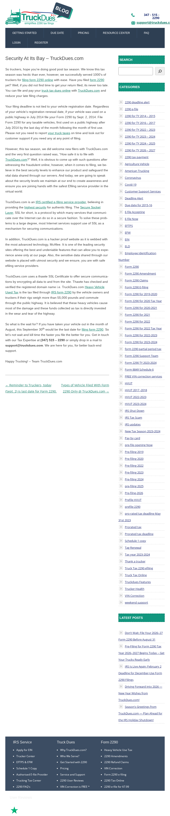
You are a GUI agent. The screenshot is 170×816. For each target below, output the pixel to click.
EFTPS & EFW (24, 762)
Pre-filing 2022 (134, 466)
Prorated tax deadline (139, 534)
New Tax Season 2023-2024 (142, 431)
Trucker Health (134, 589)
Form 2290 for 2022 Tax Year (143, 328)
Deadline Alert (134, 198)
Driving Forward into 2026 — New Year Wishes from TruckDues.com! (140, 693)
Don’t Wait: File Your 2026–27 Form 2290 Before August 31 (140, 636)
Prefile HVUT (133, 500)
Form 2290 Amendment (140, 273)
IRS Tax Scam (133, 418)
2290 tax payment (137, 157)
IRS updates (133, 424)
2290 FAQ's (23, 787)
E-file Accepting (135, 212)
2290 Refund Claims (116, 762)
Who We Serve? (69, 756)
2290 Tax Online (114, 780)
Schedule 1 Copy (26, 768)
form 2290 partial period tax (143, 349)
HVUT (128, 383)
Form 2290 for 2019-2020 (141, 294)
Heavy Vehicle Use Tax (118, 750)
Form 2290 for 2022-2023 (141, 335)
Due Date (57, 33)
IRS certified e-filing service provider (61, 202)
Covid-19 (130, 185)
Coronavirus (133, 178)
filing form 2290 (92, 329)
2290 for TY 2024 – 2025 (140, 143)
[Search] (160, 71)
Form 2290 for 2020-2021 (141, 308)
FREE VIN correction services (143, 376)
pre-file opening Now (139, 445)
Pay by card (132, 438)
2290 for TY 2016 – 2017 (140, 123)
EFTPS (129, 226)
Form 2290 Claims (136, 280)
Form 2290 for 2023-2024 (141, 342)
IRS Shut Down (134, 411)
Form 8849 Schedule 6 (139, 369)
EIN (127, 239)
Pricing (83, 33)
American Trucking (137, 171)
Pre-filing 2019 (134, 452)
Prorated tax (133, 527)
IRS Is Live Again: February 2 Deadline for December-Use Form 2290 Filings (140, 673)
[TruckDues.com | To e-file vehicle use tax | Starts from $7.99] (39, 15)
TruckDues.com (89, 90)
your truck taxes (59, 133)
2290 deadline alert (137, 102)
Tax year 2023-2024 (137, 554)
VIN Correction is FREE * (75, 787)
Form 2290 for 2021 (137, 315)
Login (16, 42)
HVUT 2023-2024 (135, 404)
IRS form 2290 (61, 292)
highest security (35, 207)
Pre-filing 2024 (134, 479)
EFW (128, 233)
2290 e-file (131, 109)
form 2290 (97, 80)
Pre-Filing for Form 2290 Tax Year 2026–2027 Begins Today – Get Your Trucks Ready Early (141, 653)
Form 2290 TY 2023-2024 (140, 363)
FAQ (146, 33)
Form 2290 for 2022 (137, 321)
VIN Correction (134, 596)
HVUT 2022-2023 (135, 397)
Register (41, 42)
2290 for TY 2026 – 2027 (140, 150)
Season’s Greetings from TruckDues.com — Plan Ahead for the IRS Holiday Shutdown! (140, 713)
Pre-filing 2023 (134, 472)
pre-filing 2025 (134, 486)
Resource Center (116, 33)
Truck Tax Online (136, 575)
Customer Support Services (143, 191)
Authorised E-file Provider (32, 774)
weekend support (136, 602)
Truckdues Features (138, 582)
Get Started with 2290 (73, 762)
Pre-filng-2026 (134, 493)
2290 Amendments (116, 756)
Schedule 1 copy (135, 541)
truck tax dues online (56, 90)
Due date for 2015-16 (138, 205)
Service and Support (72, 774)
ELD (127, 246)
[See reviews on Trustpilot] (26, 813)
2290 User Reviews (72, 780)
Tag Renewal (133, 548)
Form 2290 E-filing (136, 287)
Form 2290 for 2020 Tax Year (143, 301)
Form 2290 (132, 267)
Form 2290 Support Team (141, 356)
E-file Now (131, 219)
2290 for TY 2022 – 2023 (140, 130)
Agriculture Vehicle (137, 164)
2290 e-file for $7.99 (116, 787)
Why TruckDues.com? (73, 750)
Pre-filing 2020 (134, 459)
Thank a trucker (135, 561)
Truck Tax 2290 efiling (139, 568)
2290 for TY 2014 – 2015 (140, 116)
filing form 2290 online (37, 80)
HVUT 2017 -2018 (136, 390)
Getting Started (24, 33)
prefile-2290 (132, 507)
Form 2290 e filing (115, 774)
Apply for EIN (24, 750)
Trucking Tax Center (28, 780)
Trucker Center (25, 756)
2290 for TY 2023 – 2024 (140, 137)
